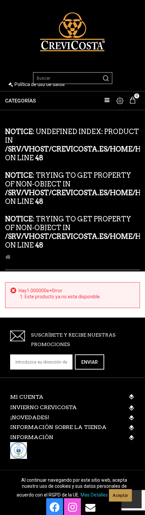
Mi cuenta (27, 397)
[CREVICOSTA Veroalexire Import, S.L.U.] (72, 31)
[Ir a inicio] (7, 257)
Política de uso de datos (39, 84)
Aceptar (120, 495)
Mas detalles (94, 495)
